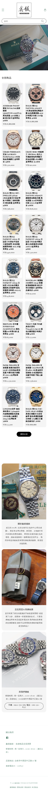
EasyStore (33, 783)
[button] (2, 10)
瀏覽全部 (24, 434)
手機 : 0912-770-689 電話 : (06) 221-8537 (24, 706)
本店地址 (35, 787)
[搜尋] (42, 21)
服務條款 (13, 787)
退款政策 (27, 787)
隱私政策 (20, 787)
